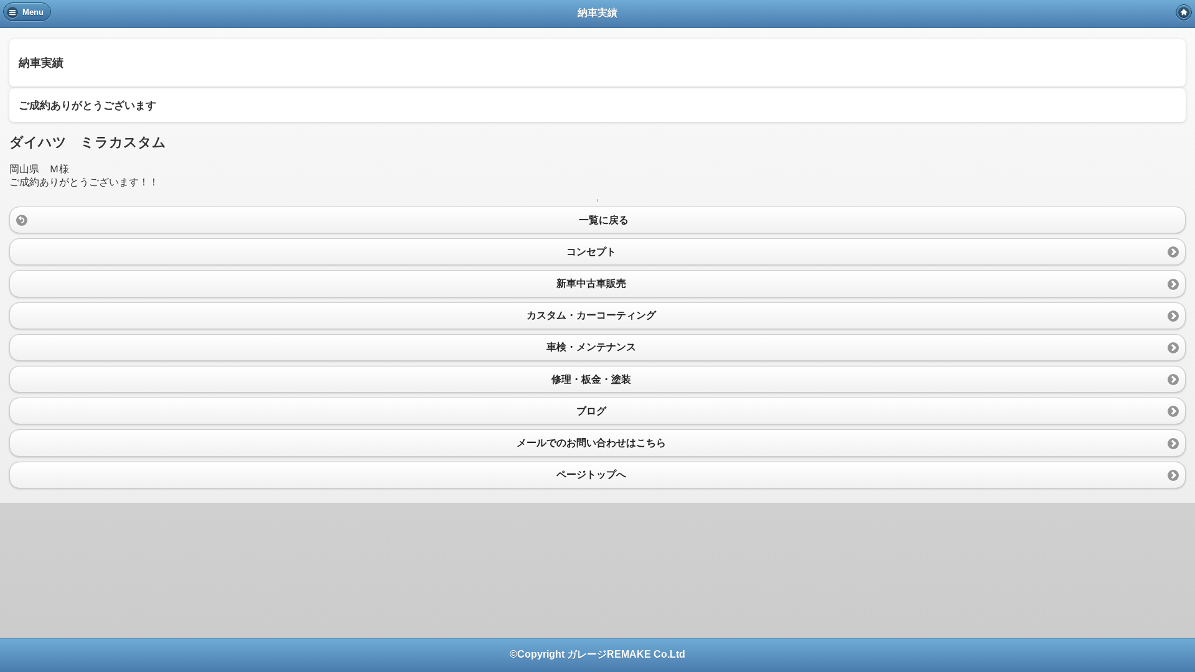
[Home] (1184, 12)
